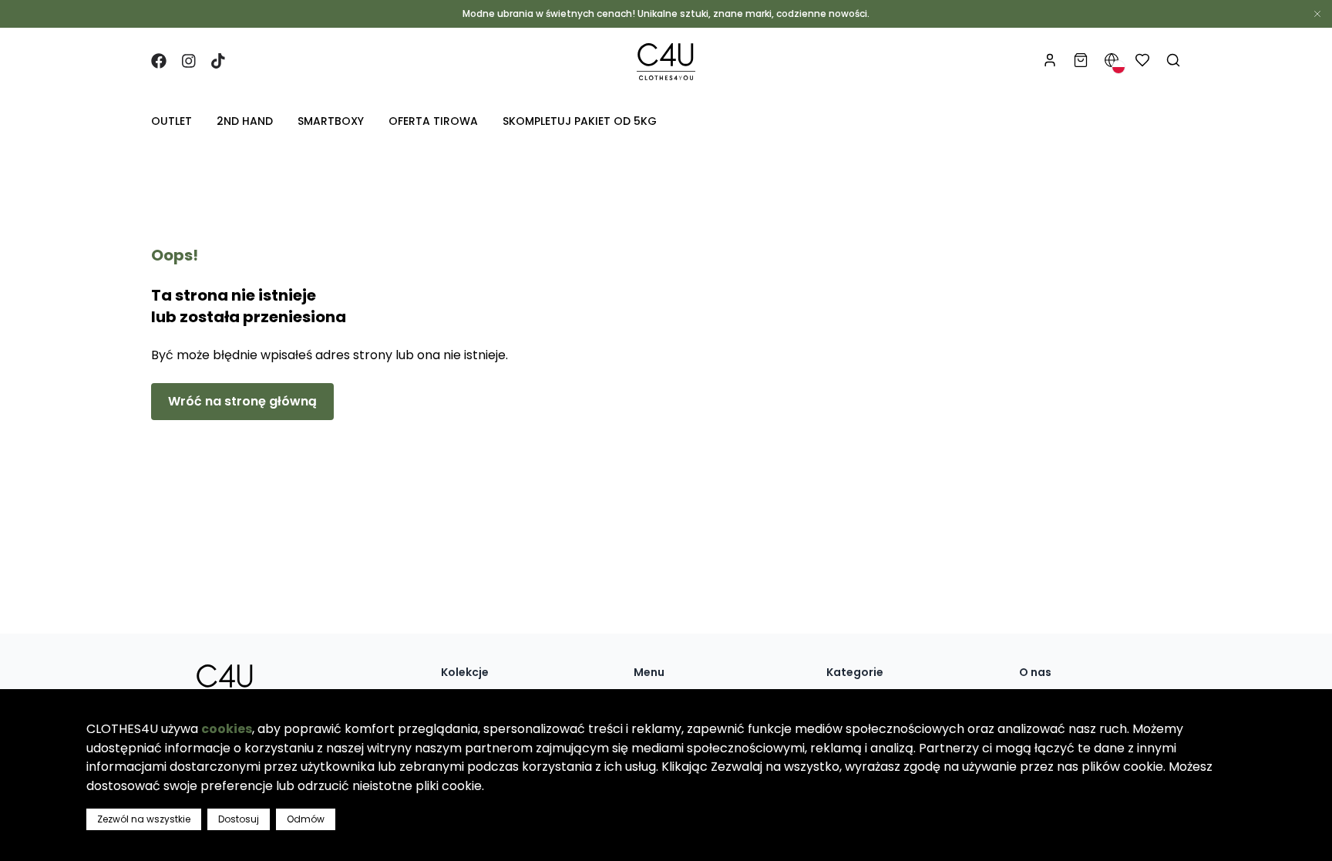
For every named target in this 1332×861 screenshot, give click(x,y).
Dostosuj (238, 819)
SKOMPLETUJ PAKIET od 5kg (580, 121)
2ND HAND (245, 121)
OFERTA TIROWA (433, 121)
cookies (226, 729)
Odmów (306, 819)
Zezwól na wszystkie (143, 819)
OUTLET (171, 121)
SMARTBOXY (331, 121)
